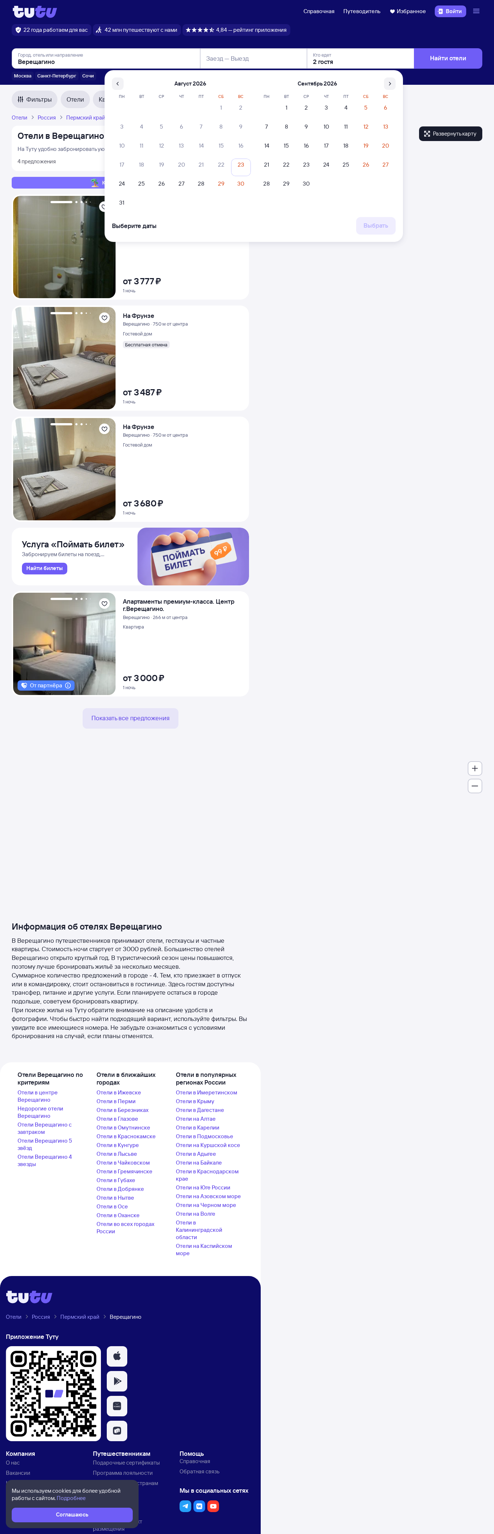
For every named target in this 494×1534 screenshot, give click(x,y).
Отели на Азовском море (208, 1196)
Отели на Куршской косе (208, 1145)
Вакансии (18, 1472)
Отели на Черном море (206, 1204)
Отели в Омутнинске (123, 1127)
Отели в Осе (112, 1206)
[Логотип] (35, 11)
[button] (117, 1356)
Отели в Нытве (115, 1197)
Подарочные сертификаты (126, 1462)
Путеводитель (362, 11)
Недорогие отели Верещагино (40, 1112)
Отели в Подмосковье (204, 1136)
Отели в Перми (116, 1101)
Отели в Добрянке (120, 1188)
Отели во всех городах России (125, 1227)
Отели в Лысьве (117, 1153)
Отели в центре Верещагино (38, 1096)
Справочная (319, 11)
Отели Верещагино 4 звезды (45, 1160)
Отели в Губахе (116, 1180)
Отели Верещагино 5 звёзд (45, 1144)
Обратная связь (199, 1471)
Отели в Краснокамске (126, 1136)
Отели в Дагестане (200, 1109)
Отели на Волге (195, 1213)
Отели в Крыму (195, 1101)
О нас (13, 1462)
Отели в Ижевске (119, 1092)
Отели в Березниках (122, 1109)
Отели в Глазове (117, 1118)
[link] (44, 568)
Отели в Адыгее (196, 1153)
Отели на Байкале (199, 1162)
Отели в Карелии (197, 1127)
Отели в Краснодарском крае (207, 1175)
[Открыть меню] (477, 11)
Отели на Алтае (196, 1118)
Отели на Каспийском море (204, 1249)
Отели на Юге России (203, 1187)
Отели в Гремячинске (124, 1171)
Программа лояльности (123, 1472)
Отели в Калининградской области (199, 1230)
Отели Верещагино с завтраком (45, 1128)
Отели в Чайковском (123, 1162)
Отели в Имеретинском (206, 1092)
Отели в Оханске (118, 1215)
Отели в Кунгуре (118, 1145)
